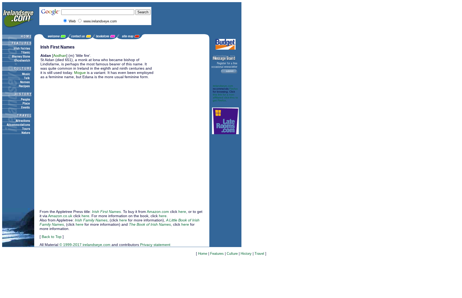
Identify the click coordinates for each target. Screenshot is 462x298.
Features (217, 254)
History (246, 254)
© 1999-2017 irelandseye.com (84, 245)
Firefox (233, 88)
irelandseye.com (223, 85)
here (182, 211)
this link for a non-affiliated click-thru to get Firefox (225, 97)
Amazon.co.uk (60, 216)
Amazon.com (158, 211)
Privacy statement (155, 245)
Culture (232, 254)
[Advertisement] (182, 125)
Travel (259, 254)
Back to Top (51, 237)
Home (202, 254)
